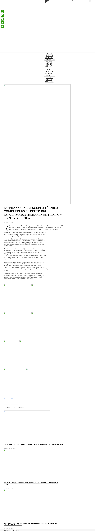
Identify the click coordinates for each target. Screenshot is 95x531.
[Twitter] (2, 19)
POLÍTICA (49, 62)
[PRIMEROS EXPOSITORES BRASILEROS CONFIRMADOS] (7, 404)
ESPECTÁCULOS (49, 60)
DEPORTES (49, 56)
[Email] (2, 23)
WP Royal (16, 530)
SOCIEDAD (49, 54)
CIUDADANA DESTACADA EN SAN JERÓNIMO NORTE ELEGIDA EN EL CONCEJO (33, 444)
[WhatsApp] (2, 11)
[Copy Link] (2, 26)
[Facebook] (2, 15)
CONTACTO (49, 66)
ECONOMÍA (49, 58)
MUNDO (49, 64)
